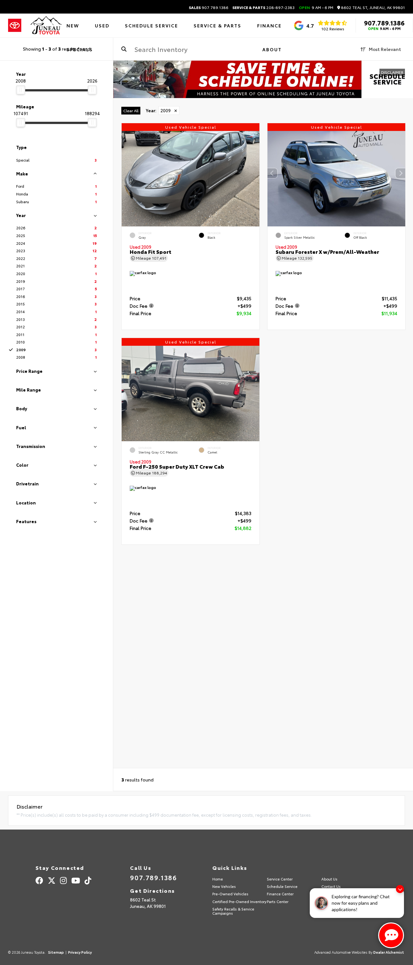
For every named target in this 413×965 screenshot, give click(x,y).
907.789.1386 (208, 7)
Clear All (130, 110)
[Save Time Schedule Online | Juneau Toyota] (263, 79)
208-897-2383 (263, 7)
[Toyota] (14, 25)
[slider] (20, 90)
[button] (400, 173)
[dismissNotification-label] (400, 889)
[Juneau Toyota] (46, 25)
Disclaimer (392, 72)
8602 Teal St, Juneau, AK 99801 (372, 7)
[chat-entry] (391, 935)
